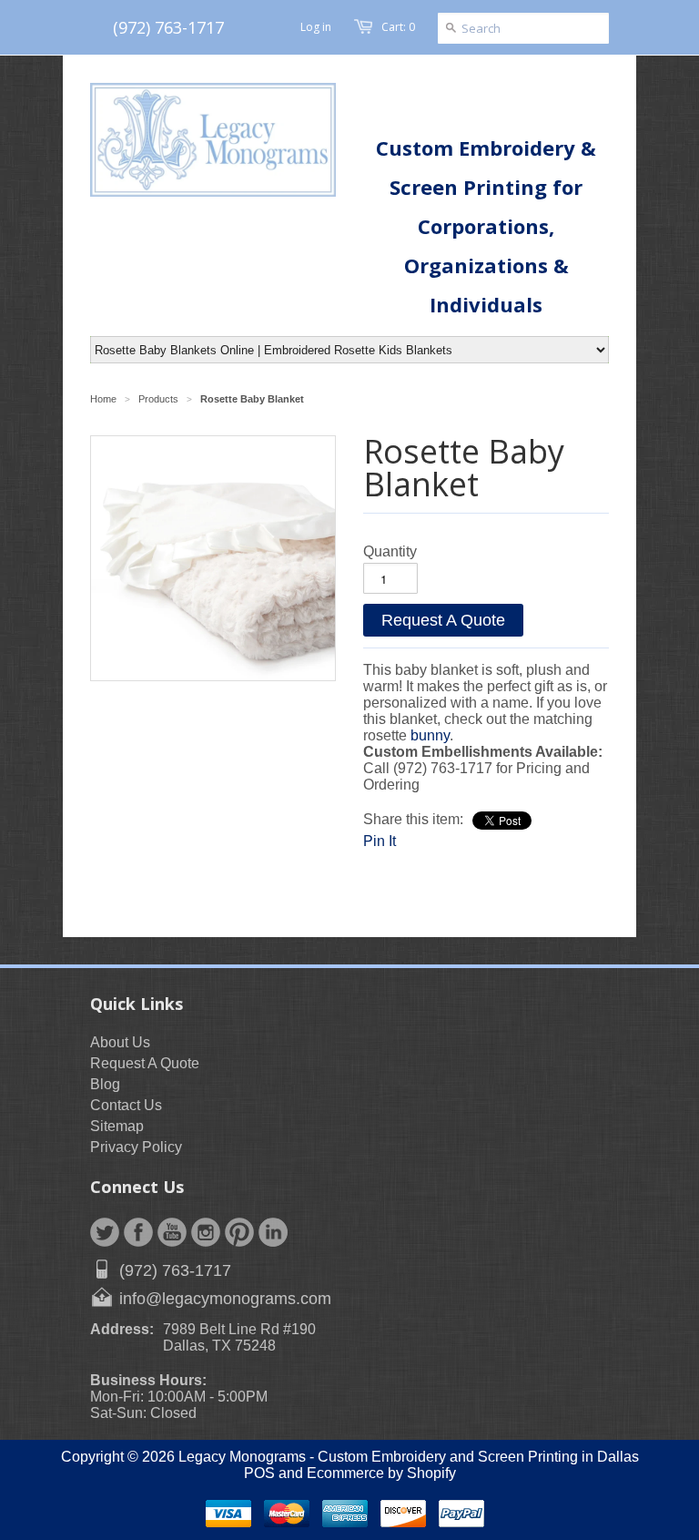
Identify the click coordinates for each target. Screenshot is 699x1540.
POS (259, 1473)
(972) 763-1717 (168, 27)
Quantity (390, 551)
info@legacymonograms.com (225, 1299)
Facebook (138, 1232)
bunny (430, 735)
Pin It (379, 841)
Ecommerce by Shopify (381, 1473)
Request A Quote (443, 620)
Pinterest (239, 1232)
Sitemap (117, 1126)
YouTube (172, 1232)
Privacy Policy (136, 1147)
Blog (105, 1084)
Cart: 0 (398, 27)
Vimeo (273, 1232)
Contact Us (126, 1105)
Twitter (104, 1232)
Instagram (205, 1232)
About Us (120, 1042)
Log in (315, 27)
